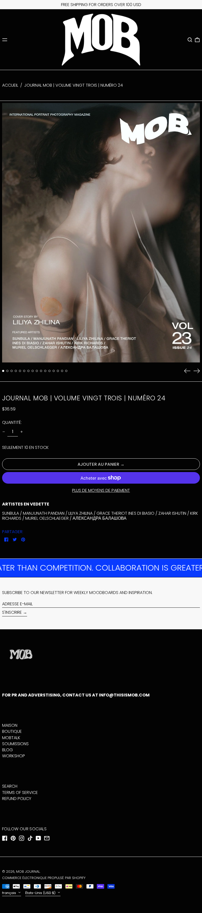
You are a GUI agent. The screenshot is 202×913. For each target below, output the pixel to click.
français (9, 893)
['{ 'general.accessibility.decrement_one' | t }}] (3, 431)
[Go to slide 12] (49, 371)
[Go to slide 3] (12, 371)
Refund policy (16, 799)
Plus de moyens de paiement (101, 490)
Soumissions (15, 744)
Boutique (12, 731)
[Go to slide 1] (3, 371)
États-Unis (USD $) (40, 893)
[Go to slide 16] (66, 371)
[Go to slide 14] (58, 371)
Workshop (13, 756)
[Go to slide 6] (24, 371)
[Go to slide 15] (62, 371)
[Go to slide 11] (45, 371)
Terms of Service (20, 792)
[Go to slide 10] (41, 371)
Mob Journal (28, 871)
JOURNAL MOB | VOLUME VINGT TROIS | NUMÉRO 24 (73, 85)
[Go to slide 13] (54, 371)
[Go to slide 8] (33, 371)
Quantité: (12, 422)
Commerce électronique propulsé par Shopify (43, 878)
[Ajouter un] (21, 431)
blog (7, 750)
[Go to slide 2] (7, 371)
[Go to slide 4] (16, 371)
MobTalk (11, 738)
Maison (9, 725)
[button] (190, 40)
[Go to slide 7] (28, 371)
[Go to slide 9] (37, 371)
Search (9, 786)
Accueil (10, 85)
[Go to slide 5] (20, 371)
